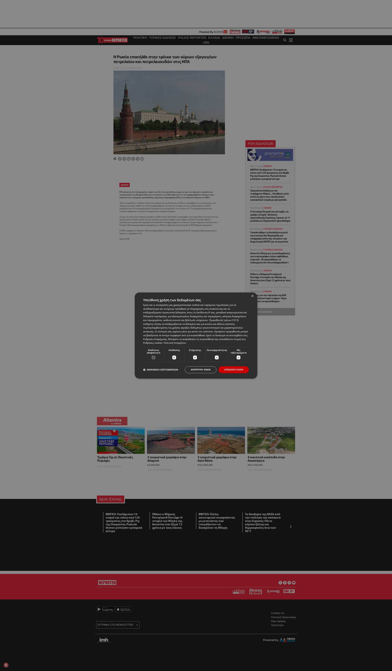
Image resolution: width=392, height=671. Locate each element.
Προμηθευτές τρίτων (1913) (224, 320)
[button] (160, 369)
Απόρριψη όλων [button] (200, 369)
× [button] (252, 296)
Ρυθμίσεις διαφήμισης (155, 339)
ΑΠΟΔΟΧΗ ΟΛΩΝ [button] (233, 369)
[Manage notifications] (6, 665)
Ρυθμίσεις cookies (152, 342)
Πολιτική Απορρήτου (175, 342)
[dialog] (196, 335)
